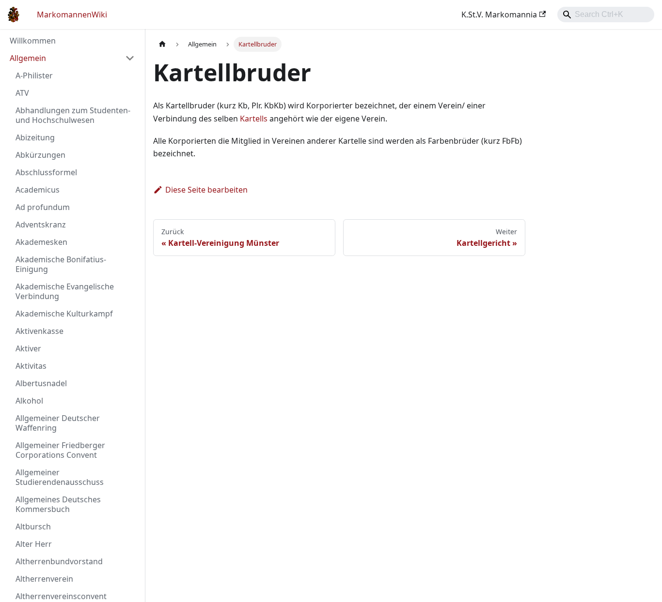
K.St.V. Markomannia (499, 14)
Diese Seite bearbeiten (206, 189)
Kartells (254, 118)
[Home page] (162, 44)
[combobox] (605, 14)
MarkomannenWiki (72, 14)
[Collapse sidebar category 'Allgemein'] (130, 58)
